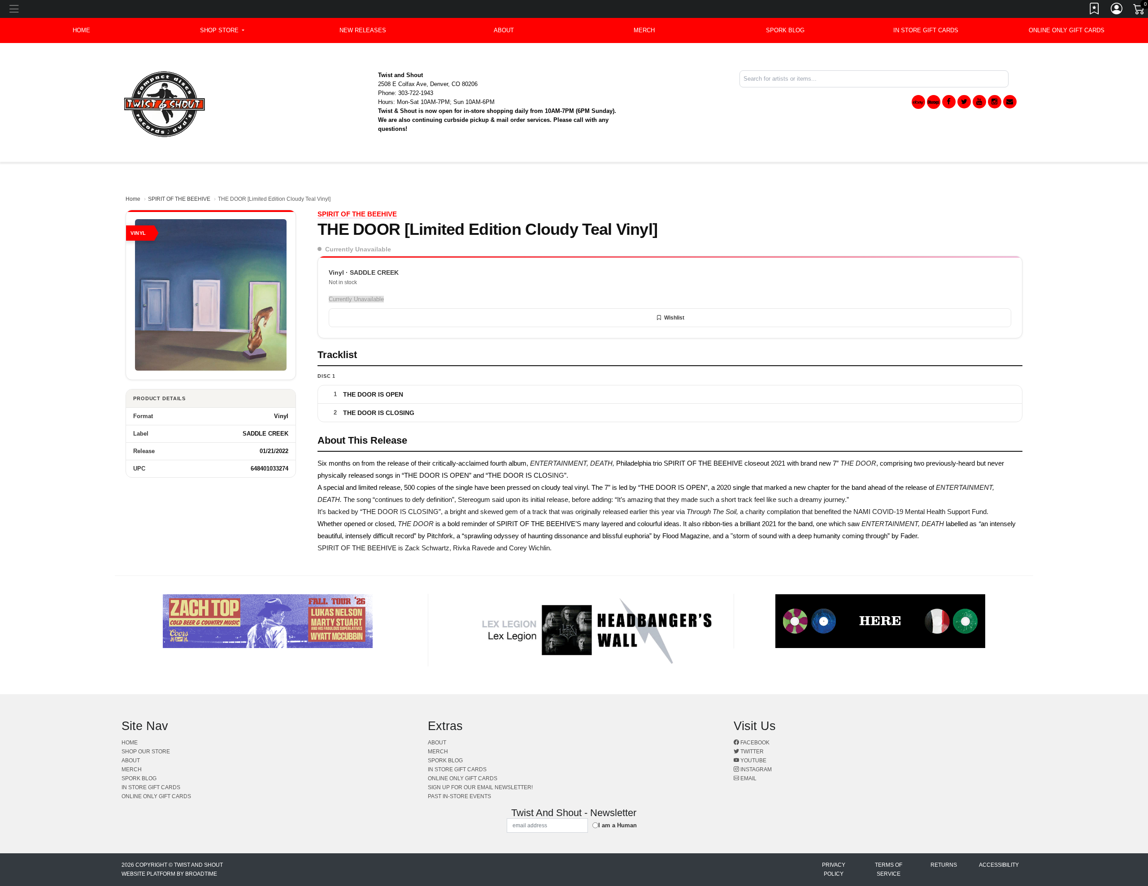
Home (133, 199)
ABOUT (504, 30)
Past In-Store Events (459, 796)
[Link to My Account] (1117, 10)
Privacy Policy (833, 869)
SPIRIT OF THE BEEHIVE (179, 199)
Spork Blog (785, 30)
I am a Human (617, 825)
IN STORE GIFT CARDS (925, 30)
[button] (222, 30)
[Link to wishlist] (1094, 10)
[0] (1139, 10)
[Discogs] (933, 102)
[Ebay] (918, 102)
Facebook (754, 742)
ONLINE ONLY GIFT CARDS (1067, 30)
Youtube (752, 760)
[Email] (1010, 101)
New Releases (362, 30)
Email (748, 778)
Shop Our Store (146, 751)
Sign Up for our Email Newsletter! (480, 787)
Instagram (755, 769)
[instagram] (994, 101)
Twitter (751, 751)
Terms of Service (888, 869)
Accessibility (999, 865)
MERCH (644, 30)
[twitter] (964, 101)
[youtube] (979, 101)
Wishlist (674, 318)
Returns (944, 865)
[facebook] (949, 101)
